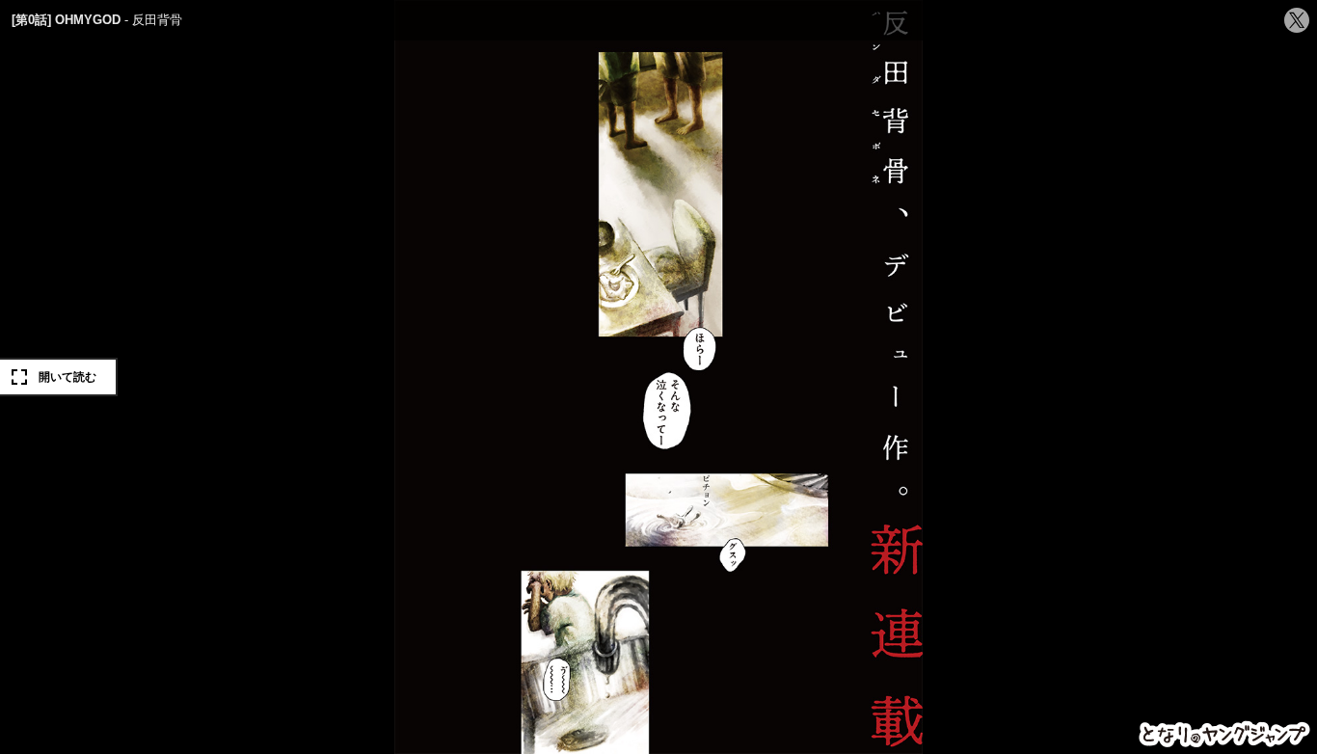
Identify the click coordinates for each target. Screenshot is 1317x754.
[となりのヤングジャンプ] (1225, 734)
